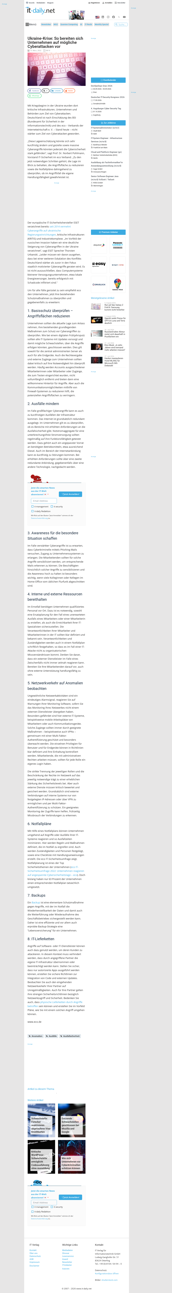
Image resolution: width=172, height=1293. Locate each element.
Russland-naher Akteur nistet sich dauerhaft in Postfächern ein (115, 334)
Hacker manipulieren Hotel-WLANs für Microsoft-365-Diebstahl (114, 362)
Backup (36, 902)
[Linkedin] (102, 17)
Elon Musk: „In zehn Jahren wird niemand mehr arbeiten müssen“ (115, 347)
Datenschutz (35, 1256)
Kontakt (33, 1250)
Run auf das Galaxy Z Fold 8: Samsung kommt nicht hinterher (114, 307)
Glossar (65, 1253)
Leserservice (68, 1256)
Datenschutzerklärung (39, 518)
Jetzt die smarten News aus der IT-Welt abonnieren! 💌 (43, 491)
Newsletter (67, 1262)
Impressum (35, 1262)
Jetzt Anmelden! (71, 494)
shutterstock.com (110, 1280)
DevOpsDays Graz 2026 (101, 86)
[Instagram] (108, 17)
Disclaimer (34, 1266)
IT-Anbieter (67, 1265)
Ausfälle (53, 1036)
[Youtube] (124, 17)
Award (65, 1259)
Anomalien (37, 1036)
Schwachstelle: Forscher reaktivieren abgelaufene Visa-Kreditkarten (41, 1125)
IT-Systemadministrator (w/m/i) (105, 128)
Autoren (65, 1269)
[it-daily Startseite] (45, 10)
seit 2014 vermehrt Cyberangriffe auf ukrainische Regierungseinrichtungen (49, 230)
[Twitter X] (119, 17)
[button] (31, 24)
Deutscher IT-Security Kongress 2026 (108, 97)
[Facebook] (113, 17)
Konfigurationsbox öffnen (107, 1273)
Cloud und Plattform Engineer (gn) (106, 152)
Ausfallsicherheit (71, 1036)
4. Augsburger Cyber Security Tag (106, 108)
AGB (31, 1259)
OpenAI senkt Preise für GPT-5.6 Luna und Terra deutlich (115, 320)
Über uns (33, 1253)
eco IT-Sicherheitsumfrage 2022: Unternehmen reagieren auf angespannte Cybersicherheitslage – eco (56, 871)
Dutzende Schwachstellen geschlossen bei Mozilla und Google (70, 1125)
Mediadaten (67, 1250)
